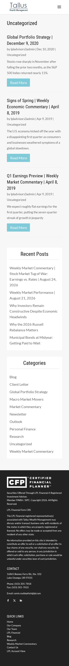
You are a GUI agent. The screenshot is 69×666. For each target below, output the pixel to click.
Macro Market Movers (27, 399)
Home (10, 621)
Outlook (16, 421)
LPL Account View (16, 651)
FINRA (19, 500)
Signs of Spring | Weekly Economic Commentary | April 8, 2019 (33, 107)
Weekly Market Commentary (31, 451)
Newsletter (18, 414)
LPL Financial (13, 632)
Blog (13, 377)
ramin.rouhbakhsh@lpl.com (27, 593)
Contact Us (12, 647)
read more (18, 82)
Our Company (14, 625)
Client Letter (19, 384)
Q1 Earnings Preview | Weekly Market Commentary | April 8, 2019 (32, 182)
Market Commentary (25, 406)
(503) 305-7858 (22, 583)
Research (17, 436)
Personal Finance (23, 429)
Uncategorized (16, 55)
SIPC (27, 500)
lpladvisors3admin (23, 49)
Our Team (12, 629)
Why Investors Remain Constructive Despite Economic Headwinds (34, 311)
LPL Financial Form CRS (19, 509)
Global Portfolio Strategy (29, 392)
